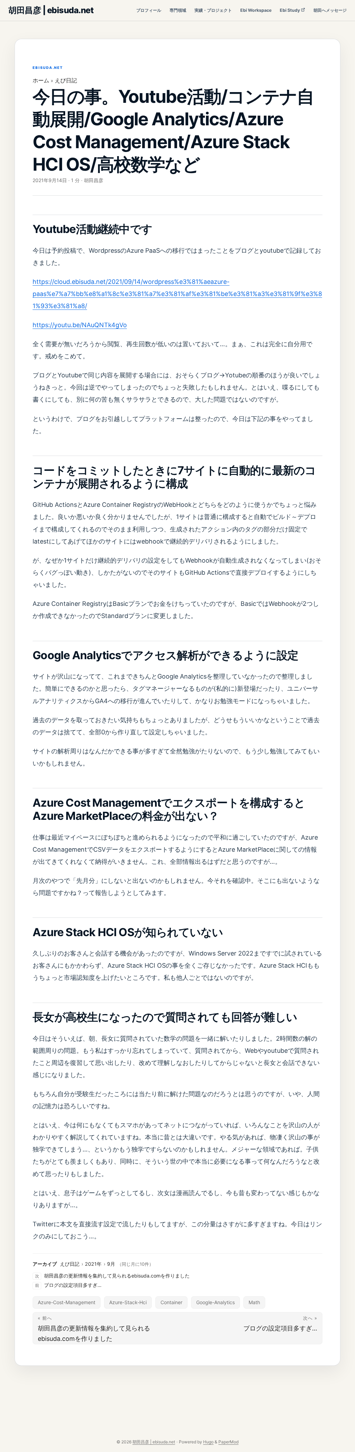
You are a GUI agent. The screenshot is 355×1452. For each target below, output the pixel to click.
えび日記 (66, 80)
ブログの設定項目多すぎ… (73, 1285)
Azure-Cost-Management (66, 1302)
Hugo (208, 1441)
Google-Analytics (215, 1302)
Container (171, 1302)
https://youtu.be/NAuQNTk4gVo (80, 325)
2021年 (93, 1264)
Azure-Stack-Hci (128, 1302)
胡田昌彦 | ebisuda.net (51, 10)
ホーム (41, 80)
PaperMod (228, 1441)
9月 (111, 1264)
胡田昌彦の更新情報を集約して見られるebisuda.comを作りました (117, 1276)
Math (254, 1302)
